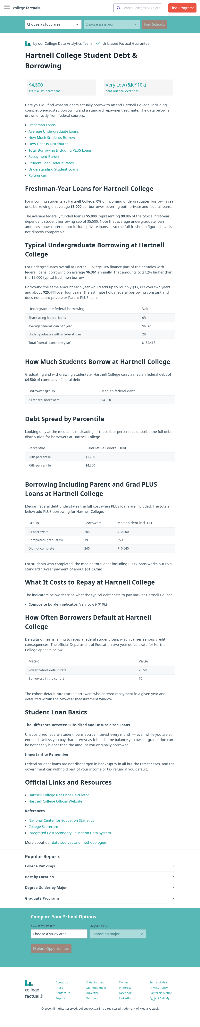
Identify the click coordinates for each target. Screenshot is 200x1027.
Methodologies (96, 987)
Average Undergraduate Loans (54, 131)
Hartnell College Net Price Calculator (59, 795)
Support (61, 998)
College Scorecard (43, 826)
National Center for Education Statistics (61, 820)
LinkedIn (125, 998)
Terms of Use (158, 982)
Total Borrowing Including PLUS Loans (60, 150)
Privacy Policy (159, 987)
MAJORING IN (98, 926)
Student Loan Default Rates (51, 163)
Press (59, 987)
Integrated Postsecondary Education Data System (70, 832)
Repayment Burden (44, 156)
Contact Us (63, 993)
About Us (62, 982)
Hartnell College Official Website (55, 801)
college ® (27, 7)
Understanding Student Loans (53, 169)
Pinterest (125, 987)
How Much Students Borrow (52, 137)
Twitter (123, 982)
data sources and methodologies (79, 842)
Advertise (92, 993)
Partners (92, 998)
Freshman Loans (42, 124)
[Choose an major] (112, 24)
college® (34, 993)
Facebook (125, 993)
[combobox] (137, 8)
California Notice (161, 993)
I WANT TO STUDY (43, 926)
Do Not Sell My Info (159, 999)
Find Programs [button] (182, 7)
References (38, 175)
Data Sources (95, 982)
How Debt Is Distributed (49, 143)
